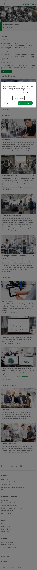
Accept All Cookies (25, 103)
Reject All (10, 103)
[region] (18, 95)
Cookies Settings (18, 98)
